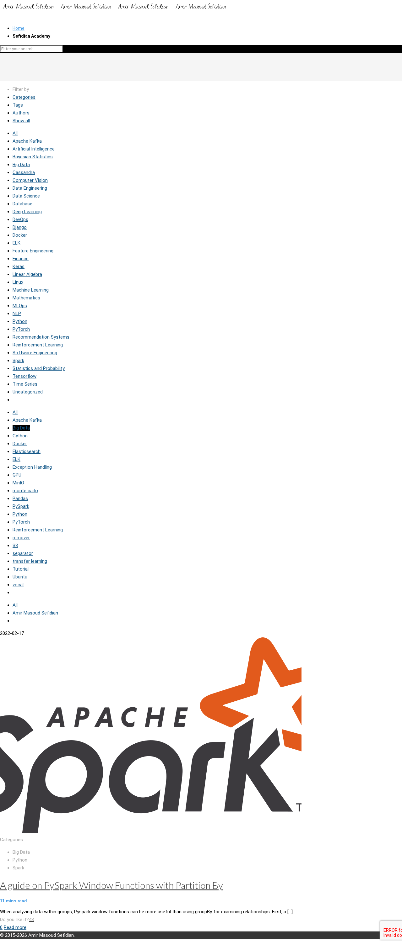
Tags (18, 105)
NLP (17, 313)
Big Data (21, 164)
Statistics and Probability (39, 368)
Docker (20, 235)
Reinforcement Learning (38, 345)
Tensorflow (24, 376)
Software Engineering (35, 353)
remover (21, 538)
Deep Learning (27, 211)
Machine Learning (31, 290)
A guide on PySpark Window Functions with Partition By (111, 885)
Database (22, 204)
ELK (16, 243)
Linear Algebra (27, 274)
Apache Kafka (27, 141)
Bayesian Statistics (33, 157)
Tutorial (21, 569)
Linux (18, 282)
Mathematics (26, 298)
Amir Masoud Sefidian (35, 613)
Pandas (20, 498)
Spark (18, 360)
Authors (21, 113)
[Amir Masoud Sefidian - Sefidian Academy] (115, 10)
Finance (21, 258)
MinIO (18, 483)
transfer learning (30, 561)
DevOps (20, 219)
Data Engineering (30, 188)
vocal (18, 585)
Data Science (26, 196)
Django (20, 227)
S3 (15, 545)
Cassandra (24, 172)
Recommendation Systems (41, 337)
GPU (17, 475)
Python (20, 321)
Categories (24, 97)
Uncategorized (28, 392)
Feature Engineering (33, 251)
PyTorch (21, 329)
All (15, 133)
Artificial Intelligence (34, 149)
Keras (18, 266)
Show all (21, 121)
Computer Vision (30, 180)
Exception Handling (32, 467)
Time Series (25, 384)
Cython (20, 436)
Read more (15, 927)
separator (23, 553)
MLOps (20, 306)
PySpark (21, 506)
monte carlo (25, 490)
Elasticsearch (27, 451)
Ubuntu (20, 577)
